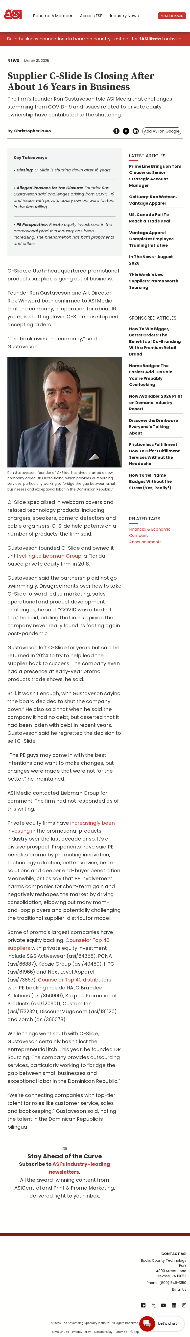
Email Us (179, 1289)
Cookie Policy (103, 1332)
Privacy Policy (81, 1332)
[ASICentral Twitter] (154, 1305)
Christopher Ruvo (32, 131)
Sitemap (121, 1332)
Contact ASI (173, 1253)
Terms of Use (59, 1332)
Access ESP (91, 16)
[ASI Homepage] (13, 10)
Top (136, 1332)
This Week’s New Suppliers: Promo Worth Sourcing (153, 281)
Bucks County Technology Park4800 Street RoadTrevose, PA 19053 (163, 1268)
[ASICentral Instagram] (184, 1305)
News (13, 60)
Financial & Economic (149, 529)
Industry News (124, 16)
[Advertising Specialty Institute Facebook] (143, 1305)
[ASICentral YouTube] (163, 1305)
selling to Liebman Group (50, 555)
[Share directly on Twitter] (126, 131)
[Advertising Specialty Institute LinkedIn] (174, 1305)
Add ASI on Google (162, 131)
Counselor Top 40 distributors (74, 979)
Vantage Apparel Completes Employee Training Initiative (151, 239)
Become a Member (52, 16)
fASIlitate (150, 39)
